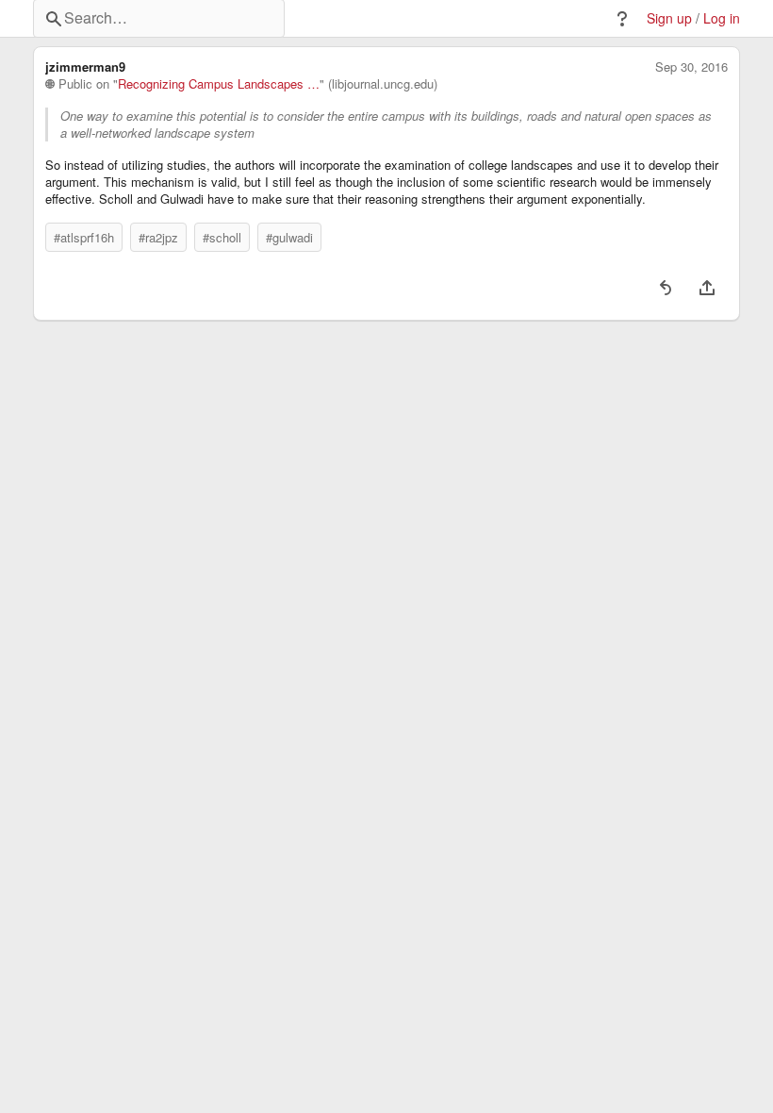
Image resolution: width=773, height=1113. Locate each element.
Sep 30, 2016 (691, 66)
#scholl (222, 237)
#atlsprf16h (84, 237)
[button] (622, 19)
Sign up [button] (669, 18)
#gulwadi (289, 237)
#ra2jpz (158, 237)
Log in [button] (721, 18)
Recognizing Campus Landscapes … (219, 83)
